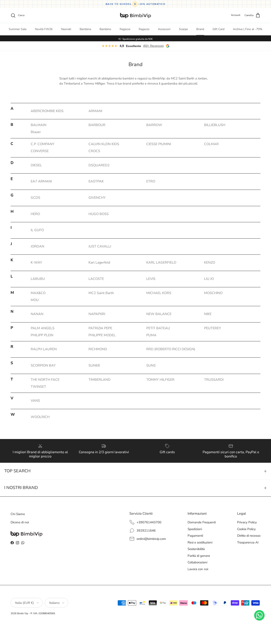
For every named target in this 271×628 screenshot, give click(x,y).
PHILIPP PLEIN (42, 335)
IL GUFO (37, 230)
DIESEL (36, 165)
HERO (35, 214)
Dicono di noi (20, 522)
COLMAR (211, 144)
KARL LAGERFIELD (161, 262)
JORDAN (37, 246)
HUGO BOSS (98, 214)
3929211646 (146, 530)
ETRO (150, 181)
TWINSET (38, 386)
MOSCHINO (213, 293)
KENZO (209, 262)
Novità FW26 (44, 29)
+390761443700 (149, 522)
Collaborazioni (197, 562)
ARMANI (95, 111)
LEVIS (150, 278)
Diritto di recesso (248, 536)
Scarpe (183, 29)
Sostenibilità (196, 549)
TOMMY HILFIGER (160, 379)
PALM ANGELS (42, 328)
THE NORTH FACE (45, 379)
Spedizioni (195, 529)
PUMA (151, 335)
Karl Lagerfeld (99, 262)
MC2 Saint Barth (101, 293)
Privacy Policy (247, 522)
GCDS (35, 197)
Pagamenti (195, 536)
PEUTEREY (212, 328)
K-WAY (36, 262)
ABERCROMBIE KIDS (47, 111)
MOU (35, 300)
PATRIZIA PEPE (100, 328)
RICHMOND (97, 349)
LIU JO (209, 278)
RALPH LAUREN (44, 349)
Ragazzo (144, 29)
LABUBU (38, 278)
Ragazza (125, 29)
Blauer (36, 132)
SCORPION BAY (43, 365)
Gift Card (218, 29)
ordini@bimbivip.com (151, 539)
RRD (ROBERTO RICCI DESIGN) (170, 349)
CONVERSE (40, 151)
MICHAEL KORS (158, 293)
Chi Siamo (18, 514)
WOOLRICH (40, 417)
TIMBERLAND (99, 379)
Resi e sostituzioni (200, 542)
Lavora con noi (198, 569)
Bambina (85, 29)
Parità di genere (199, 556)
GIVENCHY (97, 197)
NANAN (37, 314)
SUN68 (94, 365)
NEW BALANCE (158, 314)
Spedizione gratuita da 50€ (137, 38)
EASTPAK (96, 181)
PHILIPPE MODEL (102, 335)
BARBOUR (96, 125)
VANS (35, 400)
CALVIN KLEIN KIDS (103, 144)
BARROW (154, 125)
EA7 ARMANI (41, 181)
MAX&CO (38, 293)
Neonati (66, 29)
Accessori (164, 29)
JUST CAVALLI (99, 246)
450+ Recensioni (153, 45)
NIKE (208, 314)
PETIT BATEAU (158, 328)
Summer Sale (17, 29)
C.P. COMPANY (42, 144)
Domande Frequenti (202, 522)
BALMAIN (38, 125)
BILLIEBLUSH (214, 125)
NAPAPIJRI (96, 314)
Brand (200, 29)
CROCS (94, 151)
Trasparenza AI (248, 542)
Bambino (105, 29)
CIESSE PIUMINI (158, 144)
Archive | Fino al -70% (247, 29)
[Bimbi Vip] (135, 15)
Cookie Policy (246, 529)
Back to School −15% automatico (136, 4)
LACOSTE (96, 278)
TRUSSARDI (214, 379)
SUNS (151, 365)
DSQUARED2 (99, 165)
